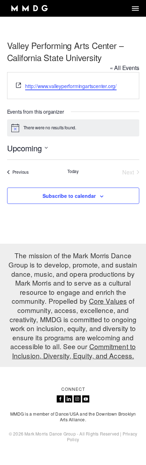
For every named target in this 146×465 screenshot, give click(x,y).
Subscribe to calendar (69, 195)
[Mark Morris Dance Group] (29, 8)
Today (73, 171)
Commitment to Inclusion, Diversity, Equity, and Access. (74, 350)
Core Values (108, 301)
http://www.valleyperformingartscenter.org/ (71, 86)
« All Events (124, 68)
